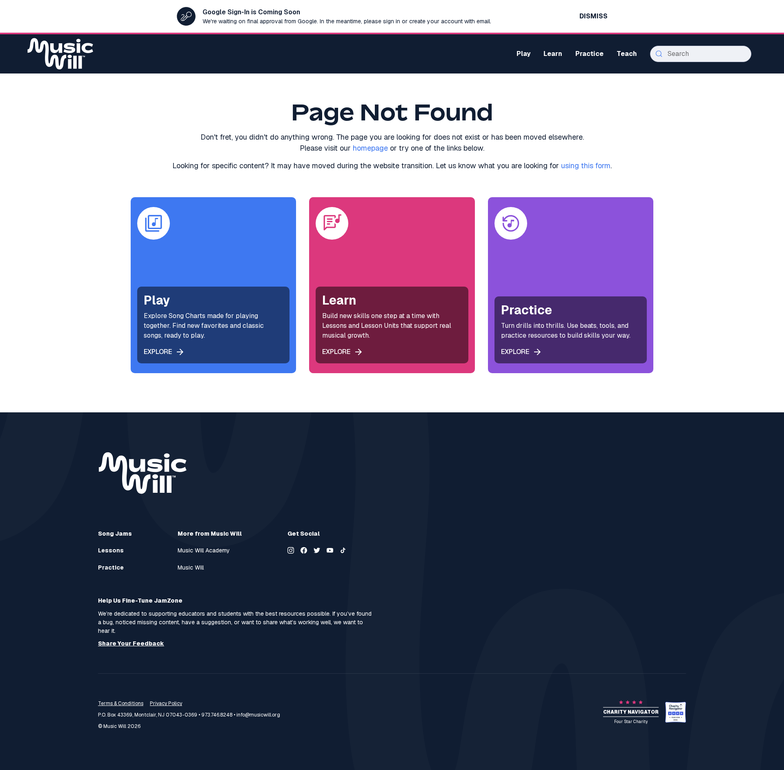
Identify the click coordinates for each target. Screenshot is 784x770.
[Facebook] (304, 550)
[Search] (659, 54)
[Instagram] (290, 550)
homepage (370, 148)
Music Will (191, 567)
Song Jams (115, 533)
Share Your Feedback (131, 643)
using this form (585, 165)
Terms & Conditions (120, 703)
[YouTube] (330, 550)
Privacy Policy (166, 703)
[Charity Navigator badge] (675, 712)
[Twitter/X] (317, 550)
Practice (111, 567)
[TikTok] (343, 550)
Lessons (111, 550)
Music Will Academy (204, 550)
